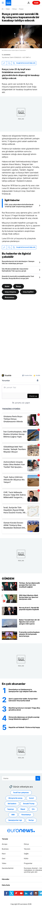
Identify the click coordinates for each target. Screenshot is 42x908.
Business (5, 849)
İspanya (10, 809)
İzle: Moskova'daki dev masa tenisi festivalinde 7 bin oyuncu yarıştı (15, 270)
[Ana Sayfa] (2, 9)
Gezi (3, 859)
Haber (8, 9)
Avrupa (4, 844)
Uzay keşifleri (28, 292)
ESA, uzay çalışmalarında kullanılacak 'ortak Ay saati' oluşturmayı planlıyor (19, 205)
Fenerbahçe (26, 815)
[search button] (37, 778)
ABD (13, 815)
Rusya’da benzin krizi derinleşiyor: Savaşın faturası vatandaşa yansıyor (18, 262)
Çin (33, 809)
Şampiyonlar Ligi (15, 820)
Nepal (23, 809)
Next (4, 854)
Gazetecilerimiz (8, 868)
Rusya (21, 9)
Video (4, 863)
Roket (7, 286)
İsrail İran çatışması (21, 793)
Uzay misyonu (10, 292)
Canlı (36, 3)
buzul (31, 798)
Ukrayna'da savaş (15, 798)
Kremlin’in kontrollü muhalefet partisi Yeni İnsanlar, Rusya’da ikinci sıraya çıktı (18, 277)
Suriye (31, 820)
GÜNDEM (8, 578)
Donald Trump (28, 804)
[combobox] (21, 778)
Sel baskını (12, 804)
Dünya (14, 9)
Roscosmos (9, 297)
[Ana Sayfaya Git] (8, 3)
